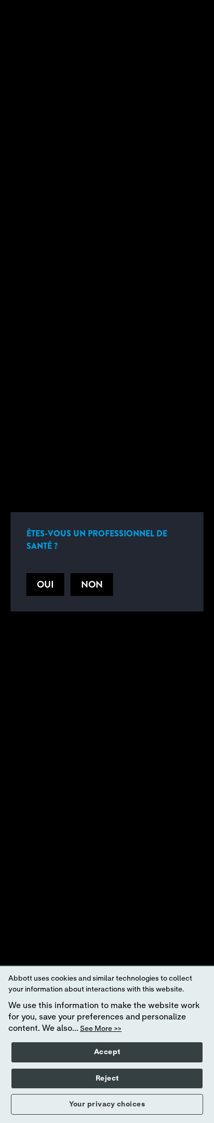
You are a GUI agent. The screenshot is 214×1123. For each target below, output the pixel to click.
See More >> (101, 1028)
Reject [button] (107, 1078)
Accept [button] (107, 1052)
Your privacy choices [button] (107, 1104)
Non (92, 584)
